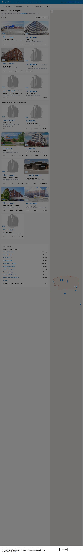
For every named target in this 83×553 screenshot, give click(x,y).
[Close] (80, 549)
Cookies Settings (63, 549)
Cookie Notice (12, 551)
